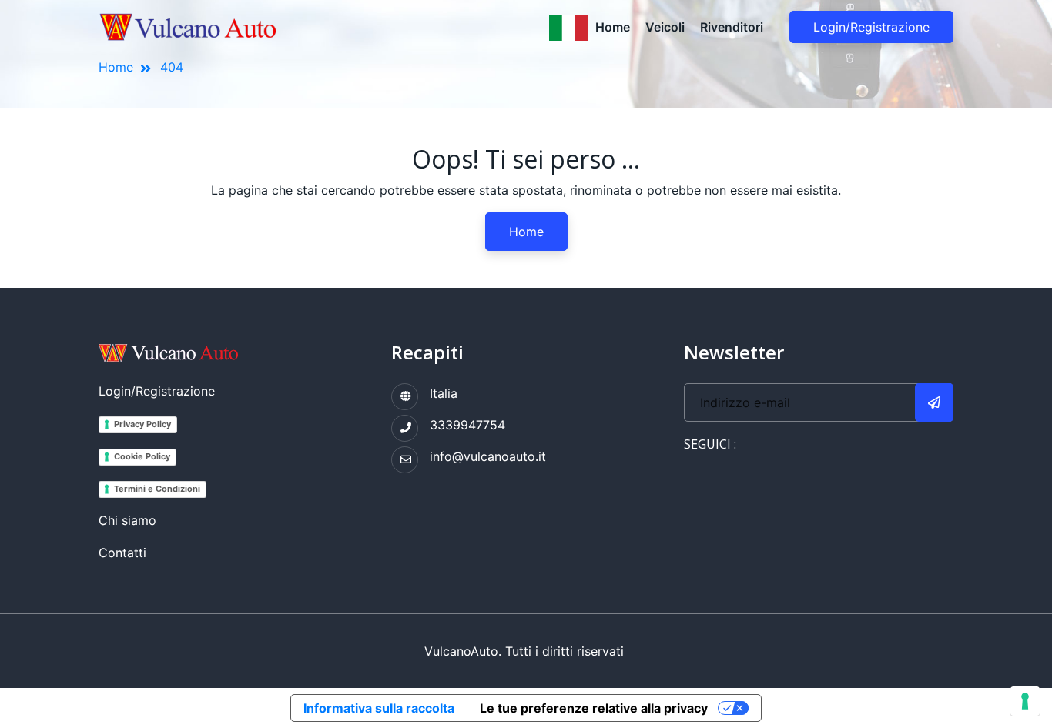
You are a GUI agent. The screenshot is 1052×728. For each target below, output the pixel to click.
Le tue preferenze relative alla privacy (594, 708)
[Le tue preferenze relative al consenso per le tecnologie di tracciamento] (1025, 701)
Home (612, 27)
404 (171, 67)
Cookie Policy (142, 456)
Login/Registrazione (871, 27)
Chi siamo (127, 520)
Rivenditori (731, 27)
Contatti (122, 552)
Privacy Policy (142, 424)
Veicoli (665, 27)
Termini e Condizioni (157, 488)
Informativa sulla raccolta (378, 708)
